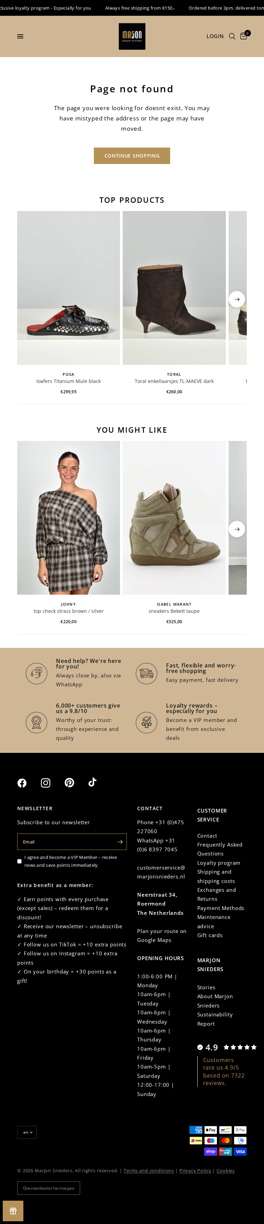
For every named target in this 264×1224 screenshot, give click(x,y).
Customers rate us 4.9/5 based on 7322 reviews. (224, 1071)
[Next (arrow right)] (237, 299)
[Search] (232, 36)
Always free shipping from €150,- (132, 8)
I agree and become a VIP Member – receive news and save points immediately (70, 861)
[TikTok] (99, 782)
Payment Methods (221, 908)
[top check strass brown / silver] (68, 518)
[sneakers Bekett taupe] (174, 518)
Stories (206, 987)
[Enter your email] (120, 842)
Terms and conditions (149, 1170)
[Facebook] (28, 783)
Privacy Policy (195, 1170)
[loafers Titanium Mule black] (68, 288)
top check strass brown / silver (69, 611)
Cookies (226, 1170)
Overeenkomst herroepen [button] (48, 1188)
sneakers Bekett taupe (174, 611)
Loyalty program (219, 862)
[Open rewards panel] (13, 1211)
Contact (207, 835)
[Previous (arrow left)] (27, 299)
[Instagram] (52, 783)
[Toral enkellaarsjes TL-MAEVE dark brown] (174, 288)
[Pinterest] (76, 782)
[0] (242, 36)
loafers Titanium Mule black (68, 381)
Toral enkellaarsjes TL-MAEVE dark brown (174, 381)
